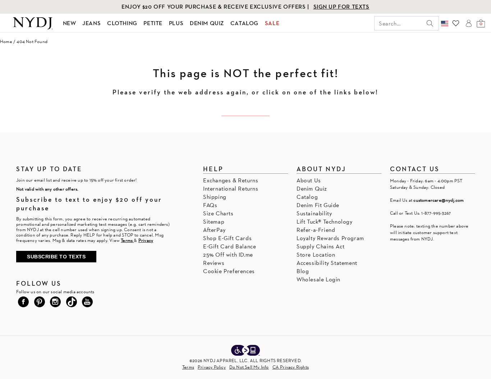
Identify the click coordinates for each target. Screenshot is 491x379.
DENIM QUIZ (207, 23)
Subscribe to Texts (56, 256)
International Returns (230, 188)
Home (6, 41)
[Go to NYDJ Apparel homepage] (32, 23)
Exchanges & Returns (230, 180)
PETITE (152, 23)
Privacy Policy (212, 367)
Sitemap (213, 221)
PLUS (176, 23)
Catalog (307, 197)
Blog (303, 271)
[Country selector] (444, 23)
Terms (188, 367)
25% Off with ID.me (228, 254)
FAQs (210, 205)
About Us (309, 180)
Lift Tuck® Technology (325, 221)
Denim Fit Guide (318, 205)
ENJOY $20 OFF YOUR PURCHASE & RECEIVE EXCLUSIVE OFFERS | (216, 6)
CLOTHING (122, 23)
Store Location (316, 254)
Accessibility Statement (327, 263)
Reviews (213, 263)
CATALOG (244, 23)
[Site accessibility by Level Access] (245, 351)
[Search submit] (430, 23)
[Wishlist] (455, 23)
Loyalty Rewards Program (330, 238)
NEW (69, 23)
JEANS (91, 23)
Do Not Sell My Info (249, 367)
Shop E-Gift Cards (227, 238)
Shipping (214, 197)
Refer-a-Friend (316, 230)
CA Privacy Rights (290, 367)
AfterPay (214, 230)
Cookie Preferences (229, 271)
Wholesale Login (318, 279)
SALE (272, 23)
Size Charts (218, 213)
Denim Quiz (312, 188)
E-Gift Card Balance (229, 246)
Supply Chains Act (320, 246)
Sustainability (314, 213)
